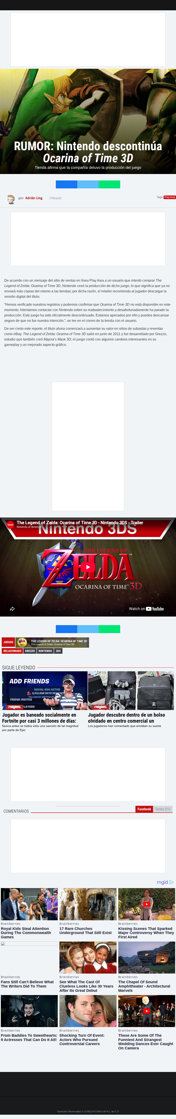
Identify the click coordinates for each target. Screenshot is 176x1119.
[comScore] (88, 1089)
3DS (58, 651)
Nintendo (45, 651)
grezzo (30, 651)
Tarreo (6, 3)
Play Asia (169, 197)
